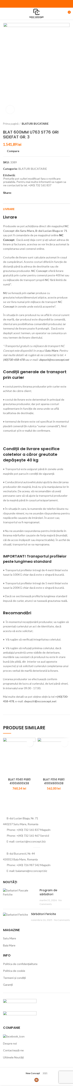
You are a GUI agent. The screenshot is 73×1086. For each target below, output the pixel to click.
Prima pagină (10, 123)
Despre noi (10, 1043)
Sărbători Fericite (43, 914)
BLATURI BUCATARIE (35, 123)
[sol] (19, 1015)
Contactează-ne (13, 1050)
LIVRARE (8, 209)
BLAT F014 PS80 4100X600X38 (54, 781)
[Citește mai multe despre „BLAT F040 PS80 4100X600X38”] (29, 743)
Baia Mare (9, 945)
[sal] (19, 1002)
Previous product (60, 124)
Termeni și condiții (14, 977)
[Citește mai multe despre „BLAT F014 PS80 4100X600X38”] (64, 743)
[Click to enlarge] (10, 110)
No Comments (62, 919)
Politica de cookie (14, 970)
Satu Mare (9, 938)
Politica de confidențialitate (20, 964)
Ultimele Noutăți (13, 1057)
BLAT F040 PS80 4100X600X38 (19, 781)
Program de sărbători (48, 892)
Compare (13, 151)
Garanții (8, 984)
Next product (68, 124)
